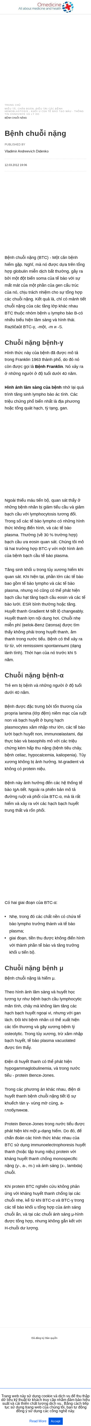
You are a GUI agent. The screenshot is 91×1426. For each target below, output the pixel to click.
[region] (45, 54)
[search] (84, 7)
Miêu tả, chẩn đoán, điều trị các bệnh (34, 108)
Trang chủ (13, 105)
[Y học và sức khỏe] (46, 7)
